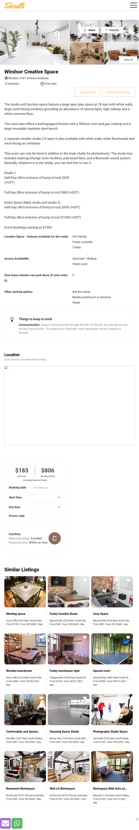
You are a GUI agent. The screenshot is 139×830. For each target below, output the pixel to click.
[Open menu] (133, 5)
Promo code (17, 516)
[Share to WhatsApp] (17, 823)
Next (44, 591)
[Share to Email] (5, 823)
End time (14, 507)
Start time (15, 497)
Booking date (17, 487)
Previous (6, 591)
